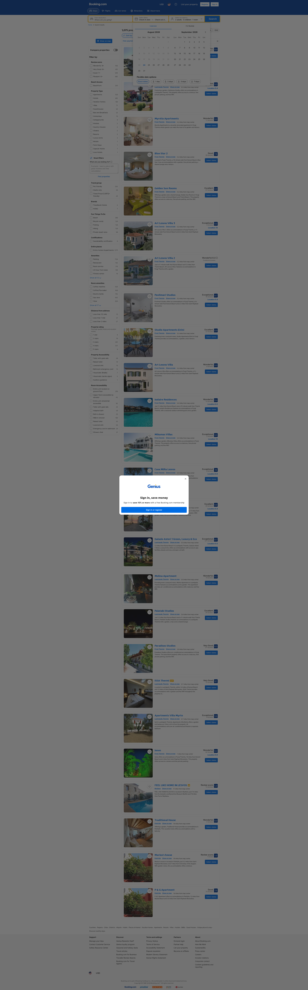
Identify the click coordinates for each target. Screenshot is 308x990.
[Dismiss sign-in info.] (185, 479)
